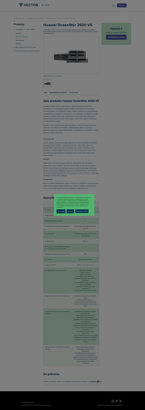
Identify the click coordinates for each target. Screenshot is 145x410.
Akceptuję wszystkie (82, 211)
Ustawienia (70, 211)
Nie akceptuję (61, 211)
